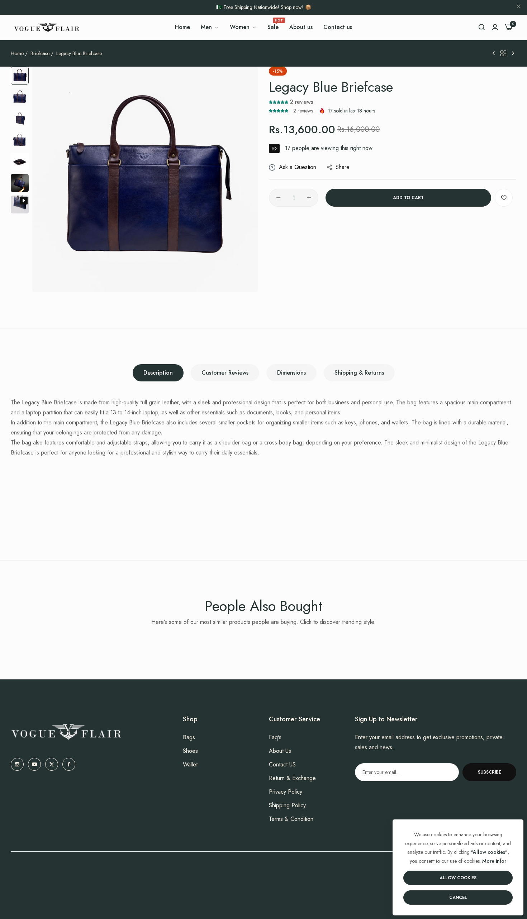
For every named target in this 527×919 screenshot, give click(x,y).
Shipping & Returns (359, 373)
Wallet (190, 764)
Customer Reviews (224, 373)
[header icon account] (495, 27)
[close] (518, 7)
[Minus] (278, 198)
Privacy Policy (285, 792)
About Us (280, 751)
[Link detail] (17, 764)
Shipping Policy (287, 805)
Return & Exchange (292, 778)
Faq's (275, 737)
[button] (279, 102)
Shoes (190, 751)
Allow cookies (458, 878)
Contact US (282, 764)
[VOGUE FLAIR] (46, 27)
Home (17, 53)
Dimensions (291, 373)
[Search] (482, 27)
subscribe (489, 772)
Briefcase (39, 53)
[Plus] (309, 198)
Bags (189, 737)
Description (158, 373)
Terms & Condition (291, 819)
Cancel (458, 897)
